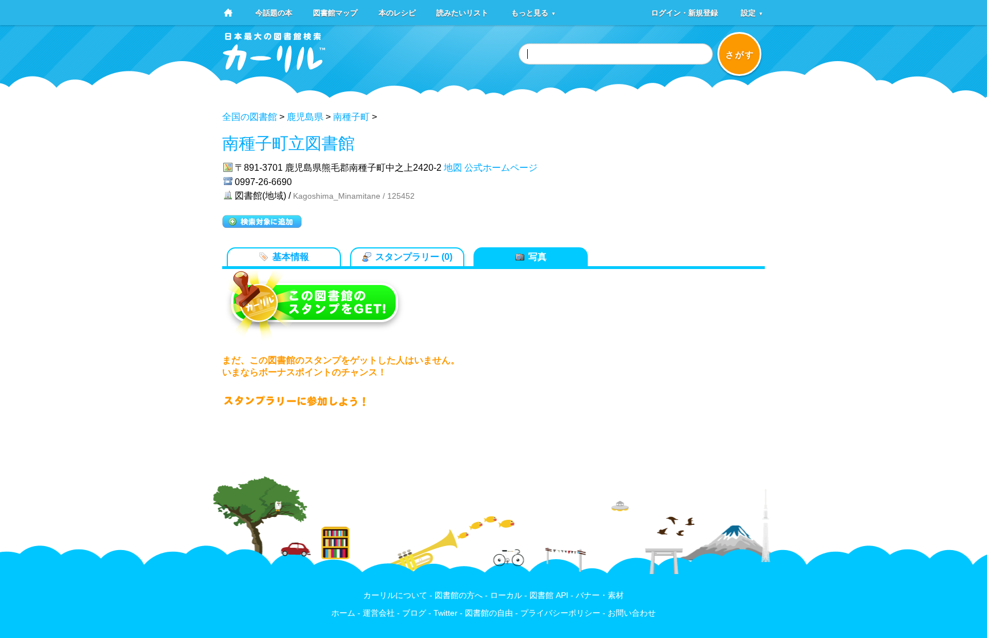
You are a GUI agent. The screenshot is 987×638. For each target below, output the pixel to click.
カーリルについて (395, 595)
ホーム (343, 613)
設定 (752, 12)
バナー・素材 (600, 595)
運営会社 (379, 613)
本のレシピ (397, 12)
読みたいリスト (462, 12)
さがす (740, 54)
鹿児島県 (305, 117)
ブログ (414, 613)
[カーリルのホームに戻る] (274, 68)
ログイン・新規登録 (684, 12)
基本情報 (290, 257)
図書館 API (548, 595)
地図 (453, 167)
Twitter (446, 613)
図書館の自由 (489, 613)
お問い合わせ (632, 613)
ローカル (506, 595)
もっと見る (533, 12)
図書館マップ (335, 12)
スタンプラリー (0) (413, 257)
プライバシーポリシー (560, 613)
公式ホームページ (500, 167)
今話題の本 (273, 12)
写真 (537, 257)
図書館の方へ (459, 595)
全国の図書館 (249, 117)
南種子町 (351, 117)
